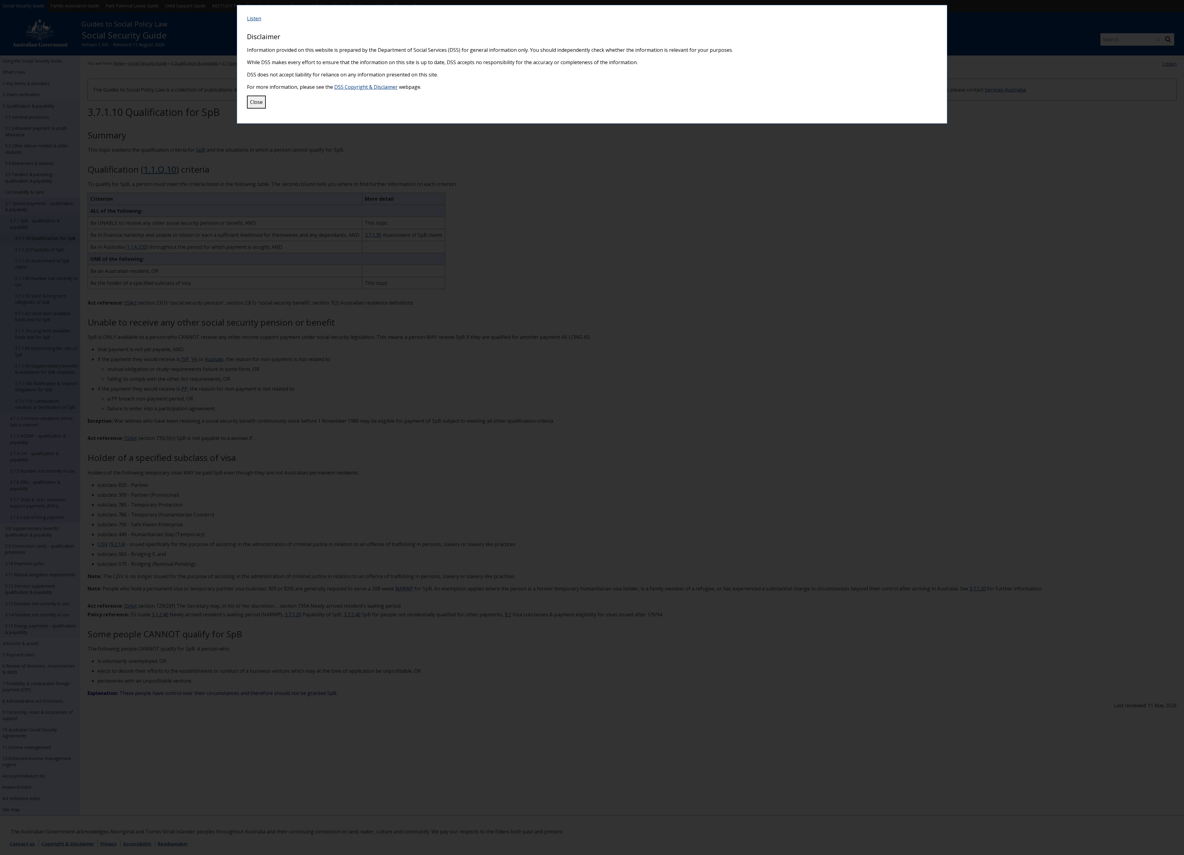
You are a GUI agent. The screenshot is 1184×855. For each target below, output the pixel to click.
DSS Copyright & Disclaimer (366, 87)
